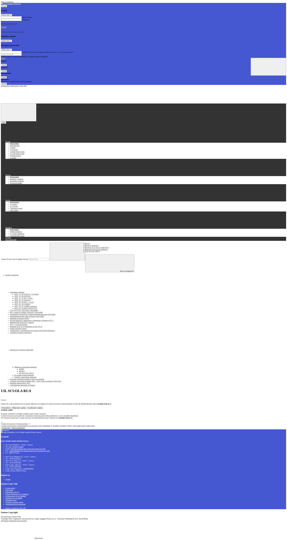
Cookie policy (10, 488)
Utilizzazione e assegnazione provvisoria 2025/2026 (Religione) (32, 331)
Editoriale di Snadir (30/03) (19, 318)
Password (25, 20)
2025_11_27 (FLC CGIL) (23, 298)
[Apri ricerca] (268, 67)
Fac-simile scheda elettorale (24, 375)
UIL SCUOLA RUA (26, 373)
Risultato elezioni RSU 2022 (20, 383)
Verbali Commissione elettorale (25, 377)
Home (87, 244)
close (3, 122)
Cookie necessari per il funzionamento (14, 424)
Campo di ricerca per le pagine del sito (14, 259)
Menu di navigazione (126, 271)
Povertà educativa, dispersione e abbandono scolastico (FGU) (31, 320)
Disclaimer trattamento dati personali (14, 521)
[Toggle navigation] (18, 112)
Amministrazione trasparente (15, 504)
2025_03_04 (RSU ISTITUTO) (25, 308)
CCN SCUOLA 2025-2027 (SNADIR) (24, 310)
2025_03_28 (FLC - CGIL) (24, 302)
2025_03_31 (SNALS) (22, 300)
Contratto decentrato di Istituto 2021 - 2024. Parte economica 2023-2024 (35, 381)
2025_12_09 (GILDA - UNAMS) (26, 294)
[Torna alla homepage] (14, 86)
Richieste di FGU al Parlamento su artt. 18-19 (26, 327)
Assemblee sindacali (17, 292)
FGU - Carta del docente (18, 325)
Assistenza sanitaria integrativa (21, 333)
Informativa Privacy (12, 492)
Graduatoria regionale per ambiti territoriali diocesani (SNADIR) (32, 314)
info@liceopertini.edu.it (27, 449)
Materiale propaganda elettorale (96, 250)
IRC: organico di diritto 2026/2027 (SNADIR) (26, 312)
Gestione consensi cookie (14, 502)
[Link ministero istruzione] (11, 4)
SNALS (22, 371)
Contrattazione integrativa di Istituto (22, 385)
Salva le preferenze (18, 428)
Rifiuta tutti (19, 408)
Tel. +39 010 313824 (16, 447)
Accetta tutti (35, 408)
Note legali (9, 490)
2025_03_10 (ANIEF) (22, 304)
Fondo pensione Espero (18, 329)
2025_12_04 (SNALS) (22, 296)
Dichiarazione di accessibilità (15, 496)
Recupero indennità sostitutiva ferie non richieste (27, 379)
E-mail (24, 52)
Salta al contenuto (7, 2)
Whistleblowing (11, 500)
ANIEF (21, 369)
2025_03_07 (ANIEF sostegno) (25, 306)
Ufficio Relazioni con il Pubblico (17, 494)
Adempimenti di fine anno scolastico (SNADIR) (27, 316)
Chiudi (4, 65)
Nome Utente (27, 17)
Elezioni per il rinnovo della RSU (97, 248)
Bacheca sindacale (91, 246)
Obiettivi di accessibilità (13, 498)
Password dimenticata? (9, 24)
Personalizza (6, 408)
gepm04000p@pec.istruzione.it (30, 451)
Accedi (4, 6)
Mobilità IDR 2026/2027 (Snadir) (22, 322)
